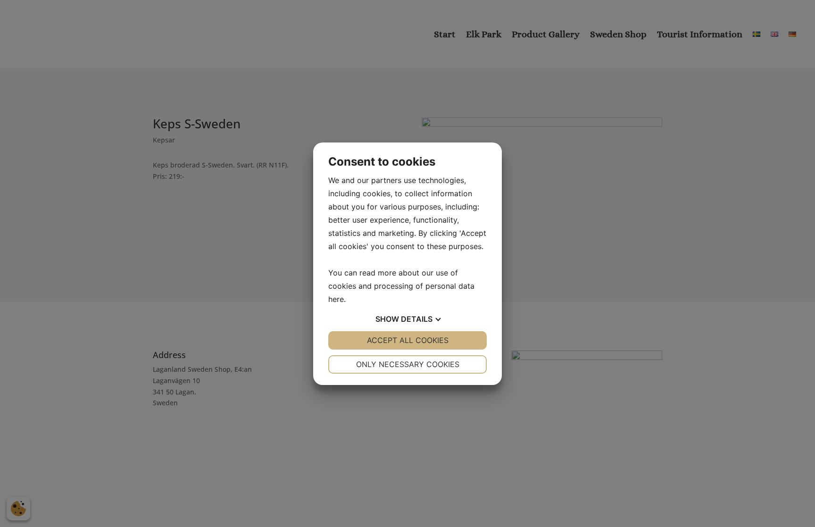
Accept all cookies (408, 340)
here (336, 299)
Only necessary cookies (407, 364)
